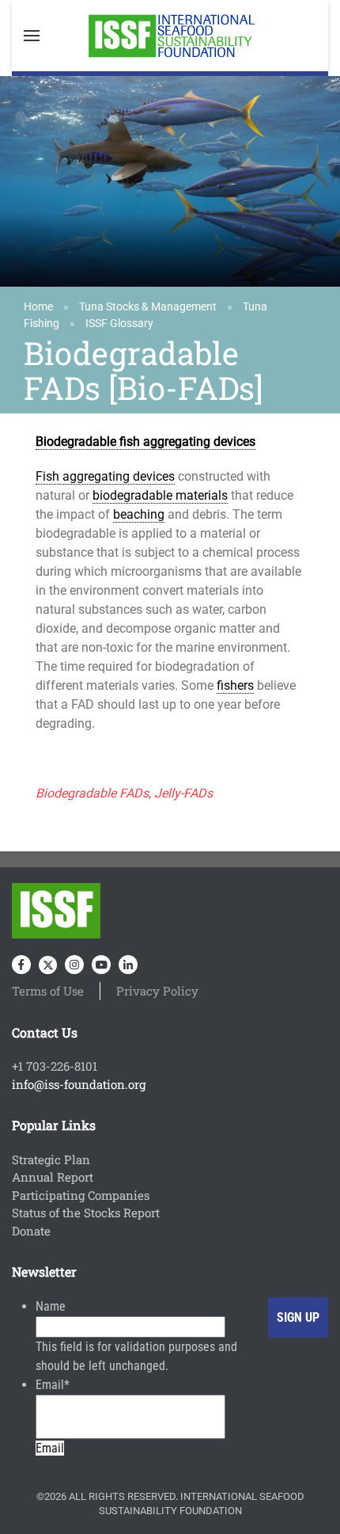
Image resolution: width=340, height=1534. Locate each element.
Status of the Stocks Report (86, 1212)
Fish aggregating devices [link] (105, 476)
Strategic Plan (51, 1159)
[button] (32, 35)
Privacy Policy (157, 991)
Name (51, 1306)
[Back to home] (170, 35)
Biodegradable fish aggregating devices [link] (145, 441)
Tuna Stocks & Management (148, 306)
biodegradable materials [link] (160, 495)
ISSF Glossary (119, 323)
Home (38, 306)
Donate (31, 1231)
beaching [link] (138, 514)
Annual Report (52, 1177)
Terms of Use (48, 991)
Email (53, 1384)
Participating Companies (80, 1195)
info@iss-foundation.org (78, 1084)
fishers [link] (235, 685)
